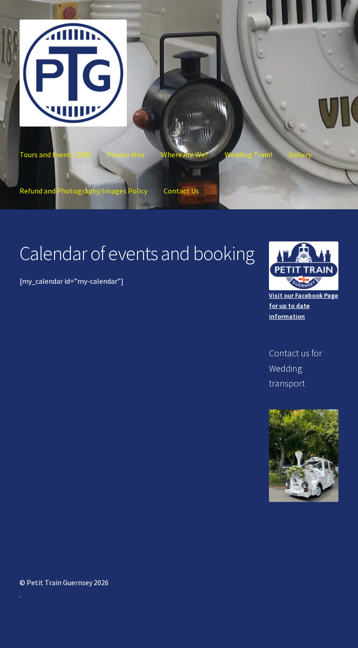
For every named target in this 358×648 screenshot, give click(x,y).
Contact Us (181, 190)
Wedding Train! (248, 154)
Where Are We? (184, 154)
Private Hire (126, 154)
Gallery (300, 154)
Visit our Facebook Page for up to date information (303, 306)
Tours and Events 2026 (55, 154)
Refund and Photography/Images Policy (83, 190)
